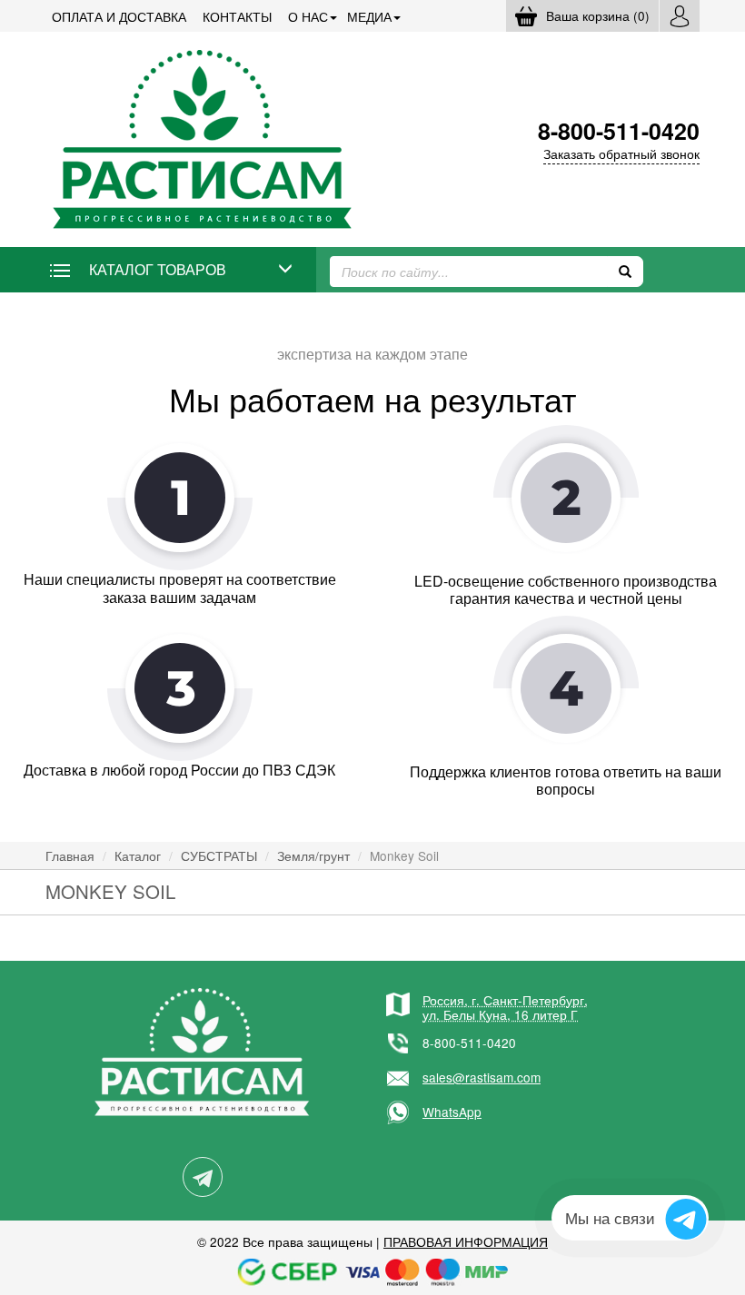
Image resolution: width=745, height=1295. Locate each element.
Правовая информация (465, 1241)
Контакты (237, 16)
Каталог (137, 855)
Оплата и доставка (119, 16)
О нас (308, 16)
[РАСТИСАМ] (202, 137)
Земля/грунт (313, 855)
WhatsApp (452, 1111)
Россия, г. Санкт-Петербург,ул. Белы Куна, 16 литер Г (505, 1007)
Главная (69, 855)
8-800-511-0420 (469, 1042)
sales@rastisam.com (481, 1077)
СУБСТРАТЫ (219, 855)
